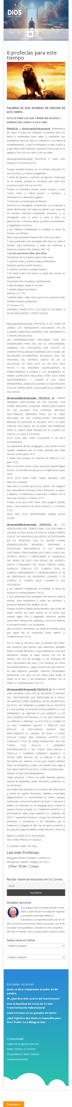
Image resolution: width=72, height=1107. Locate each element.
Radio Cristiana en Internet (21, 1048)
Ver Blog (32, 846)
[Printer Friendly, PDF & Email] (23, 867)
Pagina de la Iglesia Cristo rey (23, 1043)
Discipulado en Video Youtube (23, 1054)
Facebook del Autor (17, 1059)
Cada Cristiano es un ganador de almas (31, 1012)
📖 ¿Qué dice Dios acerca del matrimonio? (33, 998)
